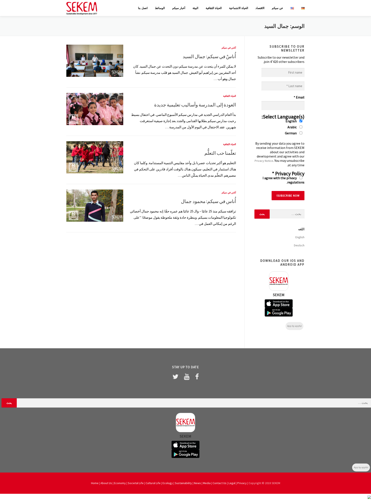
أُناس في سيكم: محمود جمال (208, 201)
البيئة (195, 8)
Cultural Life (153, 483)
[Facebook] (197, 377)
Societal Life (136, 483)
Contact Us (220, 483)
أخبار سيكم (178, 8)
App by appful (294, 325)
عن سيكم (277, 8)
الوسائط (160, 8)
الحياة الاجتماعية (238, 8)
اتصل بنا (143, 8)
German (291, 133)
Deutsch (299, 245)
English (291, 121)
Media (207, 483)
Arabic (292, 127)
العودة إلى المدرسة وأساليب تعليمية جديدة (195, 105)
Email (299, 97)
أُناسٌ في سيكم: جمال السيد (209, 56)
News (197, 483)
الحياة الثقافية (214, 8)
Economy (120, 483)
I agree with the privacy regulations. (283, 180)
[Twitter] (175, 377)
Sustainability (183, 483)
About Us (106, 483)
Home (95, 483)
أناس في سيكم (229, 47)
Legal (231, 483)
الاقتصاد (260, 8)
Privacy (242, 483)
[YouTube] (187, 377)
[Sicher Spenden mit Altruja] (369, 497)
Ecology (168, 483)
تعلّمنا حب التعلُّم (220, 153)
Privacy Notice (264, 161)
